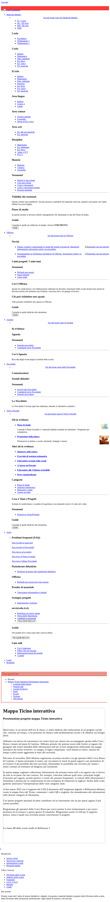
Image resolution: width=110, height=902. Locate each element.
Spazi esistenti (23, 275)
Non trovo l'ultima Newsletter (24, 561)
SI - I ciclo (21, 21)
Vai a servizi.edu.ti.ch (26, 621)
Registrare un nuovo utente (28, 613)
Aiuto (8, 532)
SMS (19, 28)
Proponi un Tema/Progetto (28, 514)
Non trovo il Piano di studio (23, 556)
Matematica (22, 56)
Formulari (10, 880)
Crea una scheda (24, 183)
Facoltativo (22, 38)
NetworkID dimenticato (27, 616)
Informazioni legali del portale (30, 653)
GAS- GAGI (12, 882)
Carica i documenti (25, 185)
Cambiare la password (26, 618)
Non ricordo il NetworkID (23, 547)
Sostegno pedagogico (26, 487)
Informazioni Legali (14, 863)
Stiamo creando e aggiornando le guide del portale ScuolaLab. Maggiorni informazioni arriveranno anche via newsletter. (48, 248)
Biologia (20, 165)
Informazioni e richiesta (27, 603)
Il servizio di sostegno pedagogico (32, 456)
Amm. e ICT (22, 152)
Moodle (9, 884)
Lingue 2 (21, 104)
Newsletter (11, 364)
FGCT (20, 154)
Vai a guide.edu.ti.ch (21, 638)
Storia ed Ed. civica (25, 121)
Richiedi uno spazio (25, 272)
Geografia (21, 119)
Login (9, 660)
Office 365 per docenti (26, 651)
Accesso (4, 2)
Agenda (9, 320)
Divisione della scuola (15, 875)
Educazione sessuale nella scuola (31, 461)
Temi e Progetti (12, 411)
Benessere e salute (25, 490)
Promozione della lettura (28, 436)
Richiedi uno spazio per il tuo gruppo (33, 582)
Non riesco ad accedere (22, 552)
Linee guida (22, 277)
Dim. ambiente (23, 59)
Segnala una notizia (25, 345)
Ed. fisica (21, 61)
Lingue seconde (24, 492)
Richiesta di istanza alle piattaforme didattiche (36, 571)
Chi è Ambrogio (24, 648)
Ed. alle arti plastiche (26, 132)
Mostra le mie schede (26, 180)
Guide (15, 228)
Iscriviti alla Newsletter (27, 389)
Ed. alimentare (23, 147)
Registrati (10, 662)
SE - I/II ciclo (23, 23)
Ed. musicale (22, 66)
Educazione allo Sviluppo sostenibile (33, 470)
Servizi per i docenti (14, 861)
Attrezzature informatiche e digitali (31, 592)
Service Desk (12, 858)
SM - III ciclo (23, 26)
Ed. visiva (21, 63)
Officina (9, 232)
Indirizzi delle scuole (15, 877)
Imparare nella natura (27, 452)
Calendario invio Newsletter (29, 348)
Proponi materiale (24, 190)
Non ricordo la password (22, 543)
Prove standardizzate (26, 474)
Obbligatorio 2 (23, 43)
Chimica (20, 167)
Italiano (20, 54)
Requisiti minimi (13, 866)
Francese (21, 84)
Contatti (20, 655)
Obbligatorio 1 (23, 41)
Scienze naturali (24, 117)
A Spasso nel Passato (26, 465)
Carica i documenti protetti (28, 187)
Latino (20, 106)
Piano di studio (24, 425)
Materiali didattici (13, 14)
